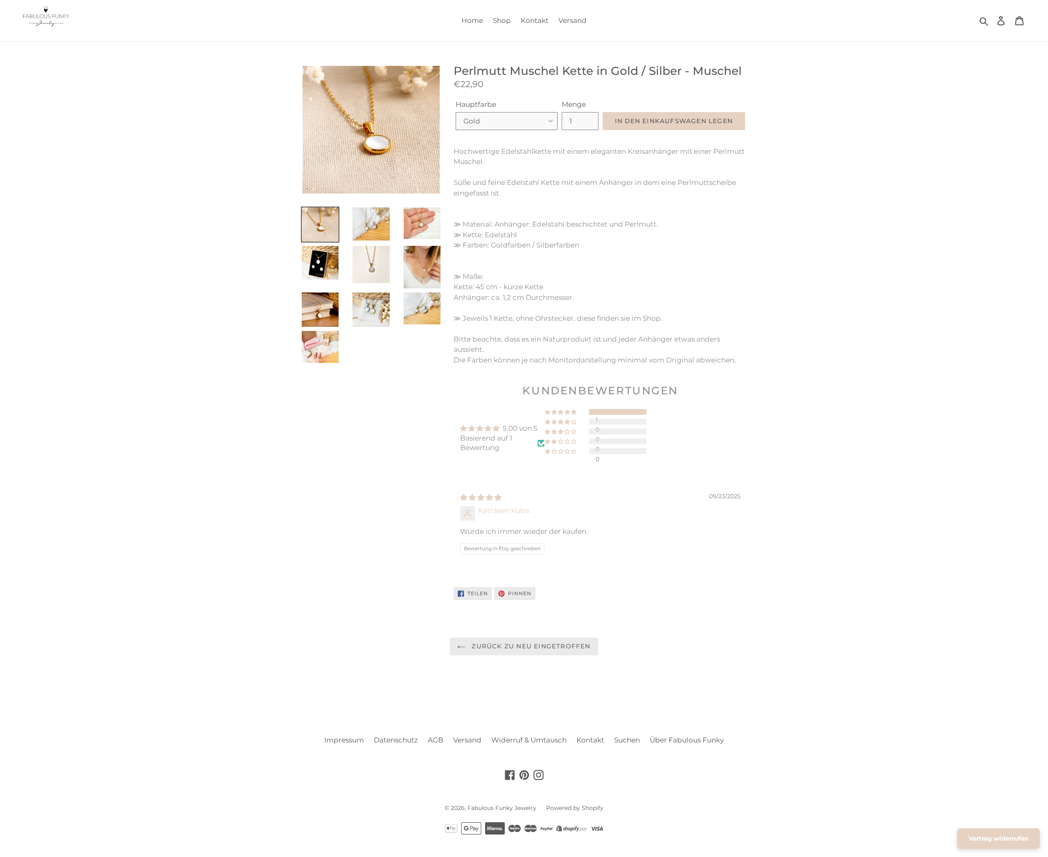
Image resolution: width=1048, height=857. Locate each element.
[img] (480, 497)
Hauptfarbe (476, 104)
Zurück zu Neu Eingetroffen (530, 646)
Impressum (344, 740)
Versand (572, 20)
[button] (561, 412)
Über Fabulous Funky (687, 740)
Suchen (627, 740)
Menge (574, 104)
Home (472, 20)
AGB (435, 740)
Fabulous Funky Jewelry (502, 808)
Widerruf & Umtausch (529, 740)
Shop (502, 20)
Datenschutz (396, 740)
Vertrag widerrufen (998, 838)
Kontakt (535, 20)
